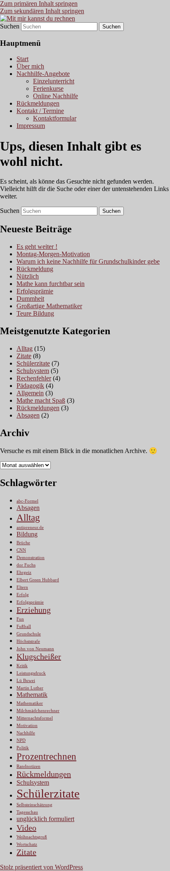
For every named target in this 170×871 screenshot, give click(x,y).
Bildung (27, 534)
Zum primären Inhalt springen (39, 3)
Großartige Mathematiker (49, 305)
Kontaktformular (54, 118)
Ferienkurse (48, 88)
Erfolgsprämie (35, 291)
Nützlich (28, 276)
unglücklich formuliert (45, 819)
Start (22, 58)
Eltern (22, 587)
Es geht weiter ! (37, 246)
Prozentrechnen (46, 756)
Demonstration (31, 557)
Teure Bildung (35, 313)
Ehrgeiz (24, 572)
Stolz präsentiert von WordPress (41, 867)
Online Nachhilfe (55, 95)
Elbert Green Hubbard (38, 580)
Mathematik (32, 695)
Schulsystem (33, 370)
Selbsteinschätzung (34, 805)
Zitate (24, 355)
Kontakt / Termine (40, 110)
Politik (23, 748)
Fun (20, 619)
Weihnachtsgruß (32, 837)
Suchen (9, 26)
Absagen (28, 415)
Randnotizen (28, 766)
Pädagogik (30, 385)
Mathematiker (30, 703)
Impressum (31, 125)
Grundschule (29, 634)
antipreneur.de (30, 527)
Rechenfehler (34, 378)
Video (26, 827)
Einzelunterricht (53, 81)
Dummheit (30, 298)
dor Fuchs (26, 565)
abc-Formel (27, 501)
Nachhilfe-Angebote (43, 73)
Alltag (25, 348)
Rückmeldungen (38, 103)
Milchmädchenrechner (38, 710)
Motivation (27, 725)
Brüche (23, 543)
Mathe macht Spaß (41, 400)
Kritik (22, 665)
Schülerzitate (33, 363)
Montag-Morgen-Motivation (53, 253)
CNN (21, 550)
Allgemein (30, 393)
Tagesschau (27, 812)
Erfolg (23, 594)
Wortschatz (27, 844)
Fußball (24, 626)
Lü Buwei (26, 680)
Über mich (30, 66)
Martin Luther (30, 688)
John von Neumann (35, 649)
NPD (21, 740)
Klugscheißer (39, 656)
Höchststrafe (28, 641)
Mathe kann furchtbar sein (51, 283)
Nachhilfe (26, 733)
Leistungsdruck (31, 673)
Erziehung (34, 609)
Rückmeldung (35, 268)
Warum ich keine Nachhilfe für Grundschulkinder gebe (88, 261)
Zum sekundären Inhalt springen (42, 10)
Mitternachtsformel (35, 718)
